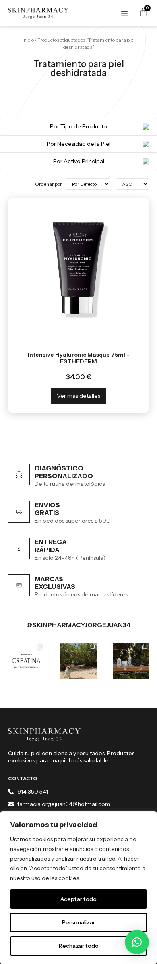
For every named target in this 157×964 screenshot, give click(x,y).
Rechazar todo (79, 945)
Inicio (28, 40)
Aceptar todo (78, 899)
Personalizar (78, 922)
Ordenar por (48, 184)
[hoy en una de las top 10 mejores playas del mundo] (78, 661)
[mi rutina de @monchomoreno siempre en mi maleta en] (131, 661)
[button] (137, 942)
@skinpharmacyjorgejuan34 (78, 625)
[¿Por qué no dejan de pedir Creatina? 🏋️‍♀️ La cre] (26, 661)
